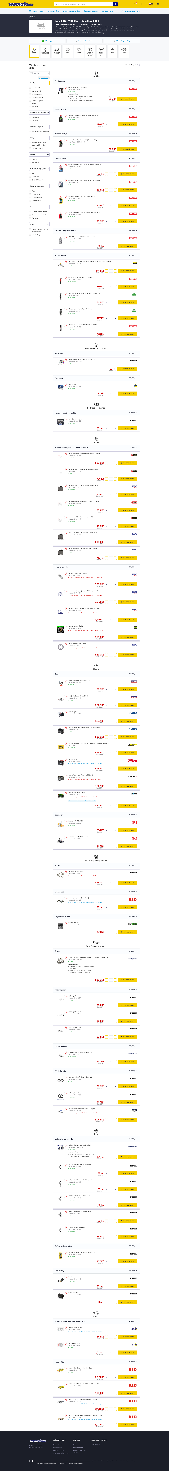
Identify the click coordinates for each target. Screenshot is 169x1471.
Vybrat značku (53, 11)
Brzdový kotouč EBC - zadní (77, 644)
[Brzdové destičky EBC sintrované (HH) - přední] (60, 488)
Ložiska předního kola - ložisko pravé (80, 1180)
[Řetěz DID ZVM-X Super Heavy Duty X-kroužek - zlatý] (60, 1419)
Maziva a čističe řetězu (71, 11)
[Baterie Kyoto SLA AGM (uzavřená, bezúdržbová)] (60, 731)
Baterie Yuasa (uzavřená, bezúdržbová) (80, 775)
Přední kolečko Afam (75, 1327)
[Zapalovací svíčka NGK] (60, 824)
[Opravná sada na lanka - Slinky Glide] (60, 1055)
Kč (158, 4)
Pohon (32, 224)
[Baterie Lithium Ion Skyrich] (60, 796)
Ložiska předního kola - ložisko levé (79, 1164)
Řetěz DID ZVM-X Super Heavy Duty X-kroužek (83, 1399)
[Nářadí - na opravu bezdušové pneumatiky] (60, 1255)
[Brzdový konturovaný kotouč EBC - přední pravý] (60, 612)
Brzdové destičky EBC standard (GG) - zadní (82, 548)
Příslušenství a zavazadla (38, 112)
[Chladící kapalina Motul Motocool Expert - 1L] (61, 200)
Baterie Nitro (72, 759)
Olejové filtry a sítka (38, 180)
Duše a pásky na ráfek (39, 215)
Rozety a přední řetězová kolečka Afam (40, 230)
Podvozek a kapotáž (36, 127)
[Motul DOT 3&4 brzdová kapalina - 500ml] (60, 240)
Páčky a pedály (36, 194)
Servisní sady (36, 88)
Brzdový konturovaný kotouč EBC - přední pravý (83, 608)
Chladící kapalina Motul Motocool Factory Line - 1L (84, 212)
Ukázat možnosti (128, 99)
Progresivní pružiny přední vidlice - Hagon (81, 1109)
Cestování (35, 120)
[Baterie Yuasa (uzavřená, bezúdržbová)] (60, 778)
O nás (74, 1445)
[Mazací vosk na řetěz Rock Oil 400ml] (60, 312)
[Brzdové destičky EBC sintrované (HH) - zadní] (60, 536)
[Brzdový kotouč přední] (60, 629)
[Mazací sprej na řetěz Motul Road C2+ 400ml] (60, 328)
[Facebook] (29, 1461)
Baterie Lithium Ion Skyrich (76, 792)
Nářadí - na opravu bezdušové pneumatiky (81, 1252)
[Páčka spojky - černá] (60, 1015)
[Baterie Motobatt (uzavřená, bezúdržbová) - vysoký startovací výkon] (60, 747)
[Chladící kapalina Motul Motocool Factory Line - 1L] (60, 215)
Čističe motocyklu (91, 11)
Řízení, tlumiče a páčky (37, 186)
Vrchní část (35, 177)
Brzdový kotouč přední (75, 626)
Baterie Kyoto (72, 712)
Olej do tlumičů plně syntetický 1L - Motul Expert (83, 140)
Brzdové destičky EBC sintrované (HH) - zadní (82, 533)
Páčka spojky (72, 996)
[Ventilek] (60, 1280)
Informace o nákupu (58, 1450)
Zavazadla (35, 117)
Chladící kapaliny (37, 97)
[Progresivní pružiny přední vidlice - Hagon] (60, 1111)
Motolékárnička (73, 384)
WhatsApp (48, 41)
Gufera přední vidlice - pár (76, 1093)
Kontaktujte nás (57, 1445)
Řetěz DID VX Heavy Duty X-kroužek (80, 1368)
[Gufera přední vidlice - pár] (60, 1096)
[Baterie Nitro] (60, 762)
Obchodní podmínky (123, 41)
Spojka (34, 173)
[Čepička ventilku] (60, 1296)
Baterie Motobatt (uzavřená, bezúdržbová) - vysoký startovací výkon (90, 743)
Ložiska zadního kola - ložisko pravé (79, 1211)
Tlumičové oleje (37, 94)
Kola (31, 207)
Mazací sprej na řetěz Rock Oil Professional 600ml (84, 293)
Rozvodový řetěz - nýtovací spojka (79, 898)
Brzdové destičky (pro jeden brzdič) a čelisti (39, 144)
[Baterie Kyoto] (60, 714)
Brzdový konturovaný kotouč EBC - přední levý (83, 591)
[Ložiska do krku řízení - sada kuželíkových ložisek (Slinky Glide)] (60, 961)
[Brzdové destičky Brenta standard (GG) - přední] (60, 473)
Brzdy (32, 138)
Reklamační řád (57, 1447)
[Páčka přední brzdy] (60, 1031)
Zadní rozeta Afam (74, 1343)
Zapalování (35, 162)
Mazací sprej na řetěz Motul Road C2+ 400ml (82, 325)
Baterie (34, 159)
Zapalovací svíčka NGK (75, 821)
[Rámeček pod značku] (60, 422)
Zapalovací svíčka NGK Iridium (78, 837)
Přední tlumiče (36, 201)
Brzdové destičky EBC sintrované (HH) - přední (83, 485)
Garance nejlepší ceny (98, 1461)
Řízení (34, 191)
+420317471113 (95, 1445)
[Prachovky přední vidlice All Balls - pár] (60, 1080)
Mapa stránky (62, 1463)
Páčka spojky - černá (75, 1012)
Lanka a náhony (37, 197)
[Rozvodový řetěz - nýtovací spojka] (60, 901)
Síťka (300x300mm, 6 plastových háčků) (81, 359)
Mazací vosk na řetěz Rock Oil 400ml (80, 309)
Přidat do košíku (128, 124)
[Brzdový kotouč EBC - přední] (60, 576)
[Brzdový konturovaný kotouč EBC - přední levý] (60, 594)
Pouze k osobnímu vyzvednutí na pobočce (81, 801)
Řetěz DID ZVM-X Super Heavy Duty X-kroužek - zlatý (85, 1415)
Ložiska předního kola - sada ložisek (79, 1145)
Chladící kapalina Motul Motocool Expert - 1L (82, 196)
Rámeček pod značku (75, 419)
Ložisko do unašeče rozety (76, 1227)
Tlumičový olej (107, 11)
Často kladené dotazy (85, 41)
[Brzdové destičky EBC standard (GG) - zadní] (60, 552)
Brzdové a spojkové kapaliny (38, 102)
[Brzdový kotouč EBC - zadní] (60, 647)
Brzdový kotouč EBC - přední (77, 573)
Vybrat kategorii (37, 11)
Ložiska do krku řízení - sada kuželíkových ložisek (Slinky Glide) (88, 957)
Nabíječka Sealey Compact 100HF (79, 680)
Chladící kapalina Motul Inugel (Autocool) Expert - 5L (85, 180)
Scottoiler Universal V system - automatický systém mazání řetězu (89, 261)
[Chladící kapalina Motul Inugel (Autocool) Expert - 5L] (60, 184)
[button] (139, 4)
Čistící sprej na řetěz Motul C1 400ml (80, 277)
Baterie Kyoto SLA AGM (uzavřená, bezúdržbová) (84, 727)
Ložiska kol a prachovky (39, 212)
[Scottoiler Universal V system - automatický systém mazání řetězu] (60, 265)
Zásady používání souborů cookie (46, 1463)
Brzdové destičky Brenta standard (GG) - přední (83, 469)
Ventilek (71, 1277)
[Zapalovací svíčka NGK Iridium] (60, 840)
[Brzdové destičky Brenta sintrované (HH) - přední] (60, 457)
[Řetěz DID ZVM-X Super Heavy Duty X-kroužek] (60, 1402)
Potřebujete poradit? (132, 11)
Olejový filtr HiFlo (73, 923)
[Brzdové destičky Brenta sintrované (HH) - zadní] (60, 504)
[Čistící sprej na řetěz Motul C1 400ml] (60, 280)
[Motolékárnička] (60, 387)
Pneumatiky (36, 218)
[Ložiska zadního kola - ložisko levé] (60, 1199)
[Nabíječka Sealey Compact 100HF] (60, 683)
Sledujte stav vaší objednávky (61, 1453)
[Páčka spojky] (60, 999)
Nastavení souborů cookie (75, 1463)
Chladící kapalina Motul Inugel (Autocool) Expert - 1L (85, 164)
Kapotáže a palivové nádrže (40, 132)
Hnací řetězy (36, 235)
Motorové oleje (36, 91)
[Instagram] (32, 1461)
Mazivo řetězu (36, 106)
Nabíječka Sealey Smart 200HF (78, 696)
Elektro (32, 154)
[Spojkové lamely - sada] (60, 875)
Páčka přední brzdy (74, 1027)
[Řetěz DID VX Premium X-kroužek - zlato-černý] (60, 1387)
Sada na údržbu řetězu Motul (77, 87)
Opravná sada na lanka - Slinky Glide (80, 1052)
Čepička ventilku (73, 1293)
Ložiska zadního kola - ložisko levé (79, 1196)
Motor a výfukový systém (38, 169)
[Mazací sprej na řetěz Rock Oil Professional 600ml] (60, 296)
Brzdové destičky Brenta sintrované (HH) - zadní (83, 501)
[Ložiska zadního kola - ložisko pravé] (60, 1215)
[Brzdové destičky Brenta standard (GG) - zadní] (60, 520)
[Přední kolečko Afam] (60, 1329)
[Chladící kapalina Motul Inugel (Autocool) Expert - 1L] (61, 168)
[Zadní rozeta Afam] (60, 1345)
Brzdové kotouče (37, 148)
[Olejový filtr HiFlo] (60, 926)
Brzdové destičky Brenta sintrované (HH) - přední (84, 454)
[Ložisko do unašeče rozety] (60, 1231)
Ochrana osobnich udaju (127, 1461)
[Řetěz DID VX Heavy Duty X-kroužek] (60, 1370)
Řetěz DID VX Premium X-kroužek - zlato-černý (83, 1384)
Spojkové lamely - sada (75, 871)
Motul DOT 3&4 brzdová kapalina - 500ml (81, 237)
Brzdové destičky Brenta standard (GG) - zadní (83, 517)
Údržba (32, 83)
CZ (152, 4)
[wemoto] (38, 1440)
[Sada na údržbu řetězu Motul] (60, 90)
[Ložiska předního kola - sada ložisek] (60, 1147)
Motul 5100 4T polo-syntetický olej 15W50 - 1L (83, 115)
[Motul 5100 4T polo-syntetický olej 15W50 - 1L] (60, 118)
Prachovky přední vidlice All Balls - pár (80, 1077)
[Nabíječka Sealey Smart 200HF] (60, 699)
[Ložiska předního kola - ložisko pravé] (60, 1183)
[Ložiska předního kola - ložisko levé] (60, 1167)
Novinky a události (78, 1447)
